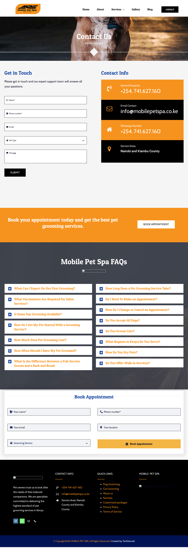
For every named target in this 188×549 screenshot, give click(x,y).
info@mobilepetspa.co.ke (149, 111)
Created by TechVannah (123, 541)
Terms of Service (112, 511)
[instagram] (15, 521)
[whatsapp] (22, 521)
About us (108, 493)
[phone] (35, 521)
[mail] (28, 521)
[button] (48, 288)
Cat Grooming (111, 488)
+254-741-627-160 (72, 487)
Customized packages (115, 502)
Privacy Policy (110, 507)
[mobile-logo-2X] (28, 5)
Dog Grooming (111, 484)
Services (107, 498)
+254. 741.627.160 (141, 91)
